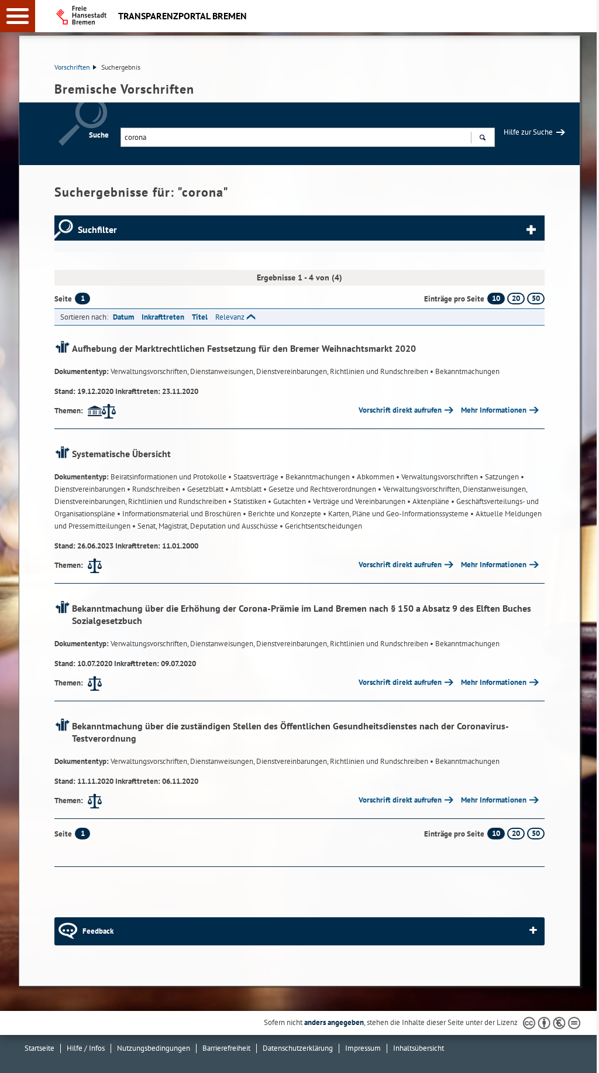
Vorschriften (72, 67)
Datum (123, 317)
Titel (200, 317)
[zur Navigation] (17, 16)
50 (536, 298)
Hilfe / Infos (86, 1048)
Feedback (97, 931)
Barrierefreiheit (226, 1048)
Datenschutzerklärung (298, 1048)
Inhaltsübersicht (418, 1048)
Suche (99, 135)
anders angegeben (334, 1022)
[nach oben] (581, 1055)
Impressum (363, 1048)
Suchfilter (97, 229)
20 (516, 298)
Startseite (39, 1048)
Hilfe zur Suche (528, 132)
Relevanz (230, 317)
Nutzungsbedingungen (153, 1048)
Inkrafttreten (163, 317)
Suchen (482, 137)
